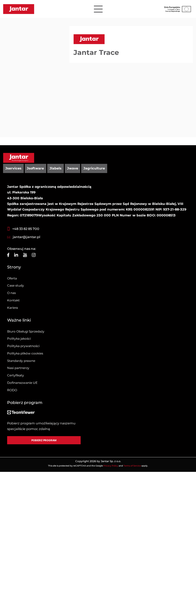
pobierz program (43, 440)
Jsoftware (35, 168)
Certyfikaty (15, 375)
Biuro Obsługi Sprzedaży (25, 331)
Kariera (12, 308)
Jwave (72, 168)
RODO (12, 390)
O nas (11, 293)
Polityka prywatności (23, 346)
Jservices (13, 168)
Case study (15, 285)
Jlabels (56, 168)
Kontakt (13, 300)
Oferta (12, 278)
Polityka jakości (19, 338)
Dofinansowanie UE (22, 383)
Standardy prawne (21, 361)
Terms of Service (132, 465)
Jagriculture (94, 168)
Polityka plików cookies (25, 353)
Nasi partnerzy (18, 368)
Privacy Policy (110, 465)
